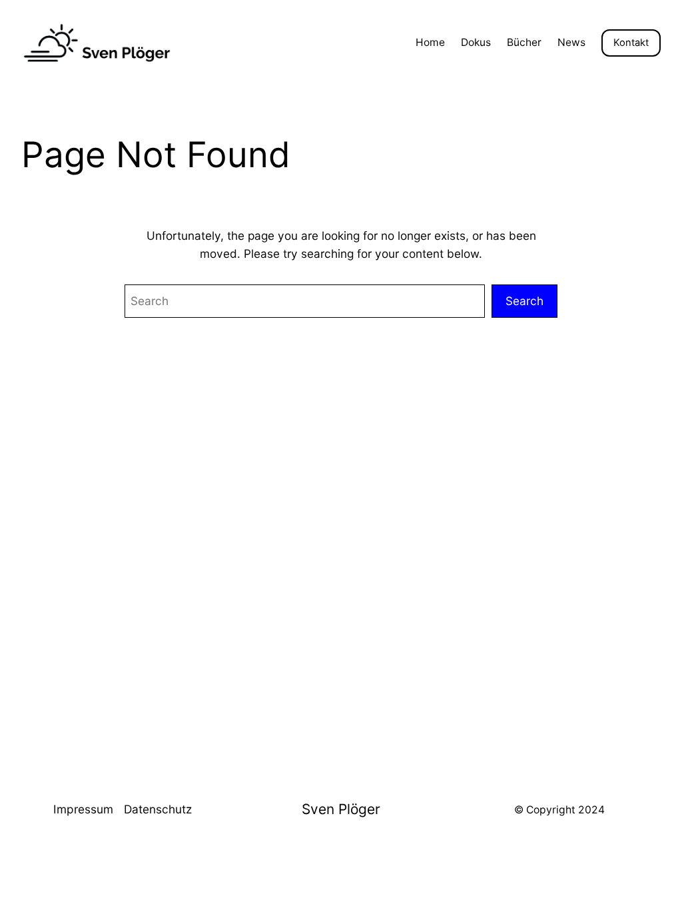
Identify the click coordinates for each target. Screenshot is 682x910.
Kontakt (631, 43)
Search (524, 301)
